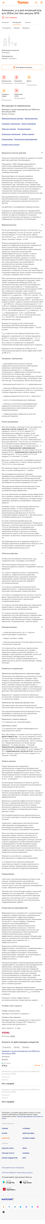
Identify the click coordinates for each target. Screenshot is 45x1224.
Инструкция (17, 22)
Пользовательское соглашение (13, 1168)
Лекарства (6, 1138)
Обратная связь (28, 1133)
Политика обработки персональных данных (17, 1172)
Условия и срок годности (10, 145)
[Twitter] (20, 1206)
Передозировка (7, 139)
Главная (5, 1128)
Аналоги (28, 22)
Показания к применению (11, 124)
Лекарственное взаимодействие (25, 139)
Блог (24, 1158)
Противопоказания (24, 129)
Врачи (24, 1148)
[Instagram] (37, 1206)
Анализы (25, 1153)
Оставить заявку (28, 1138)
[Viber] (26, 1206)
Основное (5, 22)
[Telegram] (32, 1206)
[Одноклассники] (3, 1206)
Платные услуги (8, 1153)
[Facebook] (9, 1206)
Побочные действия (9, 129)
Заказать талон (8, 1148)
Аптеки (37, 1065)
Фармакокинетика (31, 118)
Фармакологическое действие (12, 118)
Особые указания (28, 134)
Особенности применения (11, 134)
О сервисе (26, 1128)
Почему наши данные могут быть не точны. (22, 1117)
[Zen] (3, 1212)
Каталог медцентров (9, 1158)
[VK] (14, 1206)
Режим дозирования (28, 124)
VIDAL (12, 1036)
